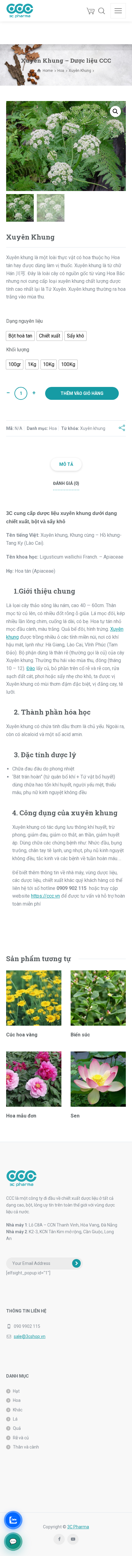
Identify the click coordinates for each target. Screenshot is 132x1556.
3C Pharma (78, 1526)
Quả (17, 1428)
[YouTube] (73, 1539)
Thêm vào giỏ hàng (81, 393)
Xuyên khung (92, 428)
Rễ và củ (21, 1437)
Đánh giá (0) (66, 483)
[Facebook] (59, 1539)
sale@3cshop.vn (29, 1336)
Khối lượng (17, 349)
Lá (15, 1419)
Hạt (16, 1391)
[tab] (66, 464)
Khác (17, 1409)
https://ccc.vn (45, 896)
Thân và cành (26, 1447)
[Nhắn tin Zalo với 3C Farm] (13, 1519)
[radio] (20, 336)
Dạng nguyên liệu (24, 321)
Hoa (60, 70)
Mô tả (66, 464)
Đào (30, 668)
